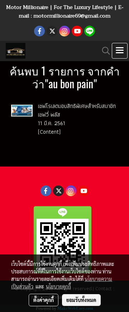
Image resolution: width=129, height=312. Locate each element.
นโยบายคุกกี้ (58, 286)
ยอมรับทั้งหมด (81, 300)
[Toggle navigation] (120, 51)
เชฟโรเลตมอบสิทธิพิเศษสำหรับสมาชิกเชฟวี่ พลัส (77, 110)
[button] (103, 51)
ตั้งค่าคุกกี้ (43, 300)
